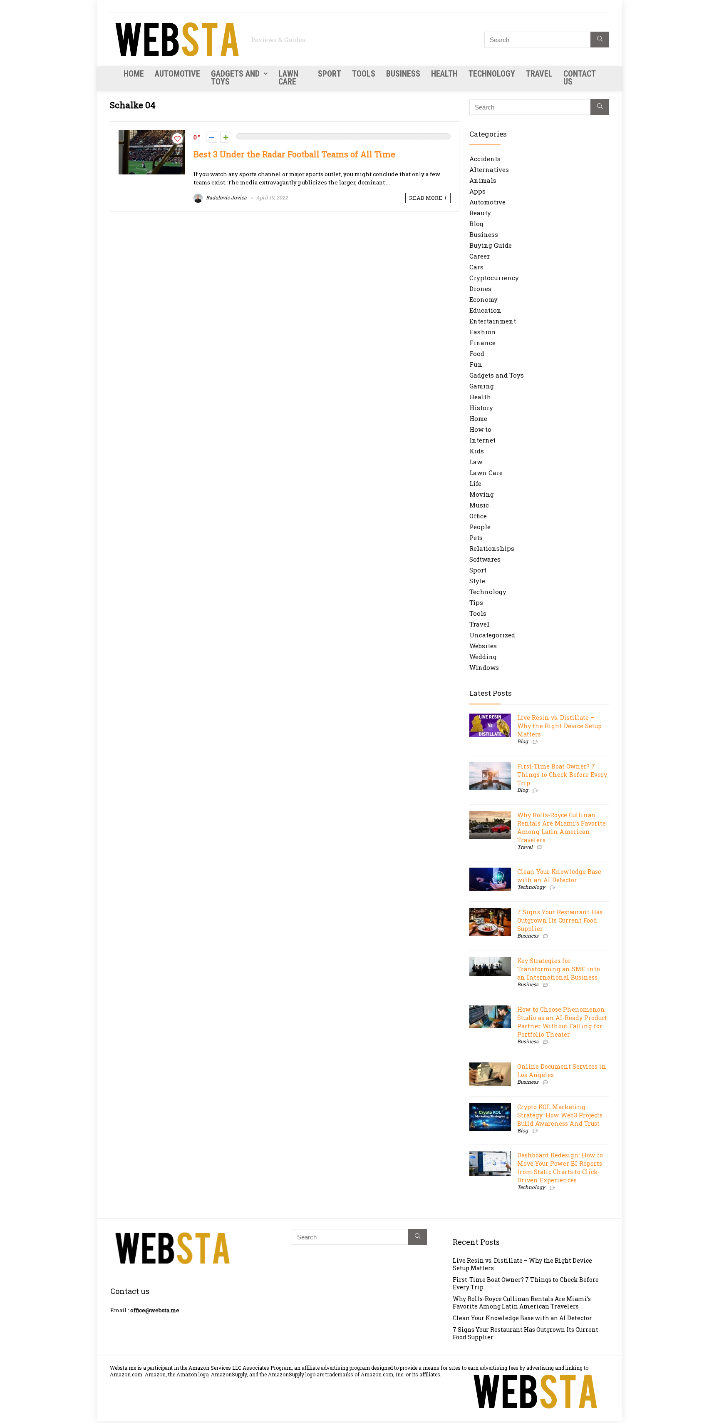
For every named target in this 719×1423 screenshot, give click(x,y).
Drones (480, 288)
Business (403, 74)
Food (476, 353)
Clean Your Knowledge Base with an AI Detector (559, 876)
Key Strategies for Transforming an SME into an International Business (558, 969)
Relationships (491, 548)
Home (134, 74)
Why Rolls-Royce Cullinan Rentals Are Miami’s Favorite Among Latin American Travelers (561, 827)
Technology (492, 74)
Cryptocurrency (494, 278)
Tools (363, 74)
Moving (481, 494)
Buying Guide (490, 245)
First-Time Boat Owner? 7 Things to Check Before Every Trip (562, 774)
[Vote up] (225, 137)
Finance (482, 342)
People (480, 526)
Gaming (481, 386)
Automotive (177, 74)
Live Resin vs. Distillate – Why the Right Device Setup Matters (559, 726)
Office (478, 516)
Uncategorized (492, 635)
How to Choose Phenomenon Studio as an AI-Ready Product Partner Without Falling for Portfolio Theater (562, 1021)
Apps (477, 191)
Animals (482, 180)
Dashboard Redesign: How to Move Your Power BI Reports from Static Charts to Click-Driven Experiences (560, 1167)
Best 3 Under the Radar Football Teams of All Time (294, 154)
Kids (476, 451)
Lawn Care (288, 78)
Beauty (480, 213)
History (481, 407)
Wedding (483, 656)
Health (444, 74)
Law (475, 462)
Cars (476, 267)
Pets (476, 537)
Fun (475, 364)
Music (479, 505)
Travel (539, 74)
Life (475, 483)
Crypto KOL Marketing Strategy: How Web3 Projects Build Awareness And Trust (559, 1115)
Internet (482, 440)
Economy (483, 299)
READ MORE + (428, 198)
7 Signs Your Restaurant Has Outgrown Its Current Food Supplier (559, 920)
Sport (329, 74)
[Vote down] (211, 137)
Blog (476, 223)
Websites (483, 646)
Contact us (579, 78)
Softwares (485, 559)
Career (479, 256)
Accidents (485, 158)
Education (485, 310)
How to (480, 429)
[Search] (599, 39)
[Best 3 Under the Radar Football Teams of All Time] (152, 134)
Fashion (482, 332)
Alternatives (489, 169)
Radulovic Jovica (226, 197)
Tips (476, 602)
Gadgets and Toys (235, 78)
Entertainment (492, 321)
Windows (484, 667)
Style (477, 581)
